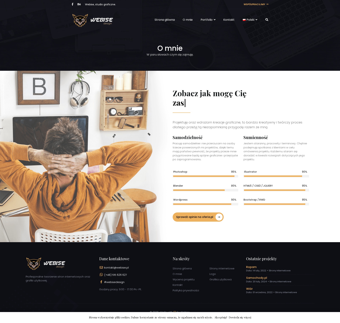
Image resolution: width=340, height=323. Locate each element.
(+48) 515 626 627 (115, 275)
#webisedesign (114, 282)
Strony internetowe (221, 268)
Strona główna (165, 20)
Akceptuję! (220, 317)
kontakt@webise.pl (116, 267)
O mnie (188, 20)
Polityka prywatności (186, 290)
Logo (212, 274)
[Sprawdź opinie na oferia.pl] (198, 222)
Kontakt (228, 20)
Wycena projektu (184, 279)
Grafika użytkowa (220, 279)
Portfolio (207, 20)
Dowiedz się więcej (240, 317)
